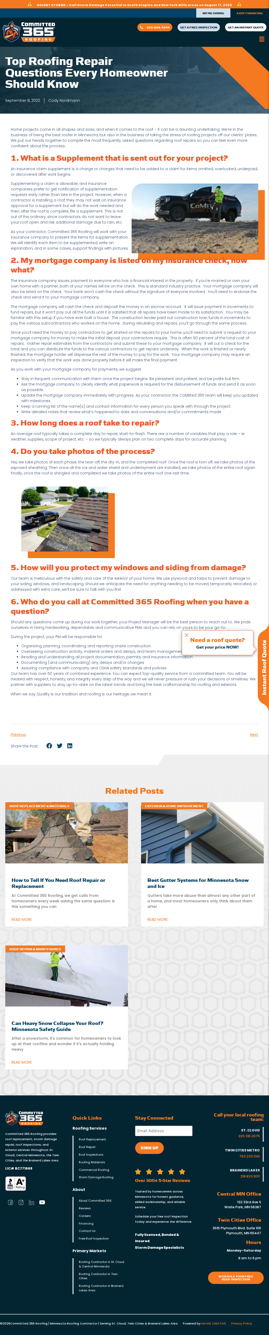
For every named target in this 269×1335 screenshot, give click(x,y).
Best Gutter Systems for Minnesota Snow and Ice (198, 882)
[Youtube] (42, 1202)
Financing (86, 1223)
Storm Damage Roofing (96, 1177)
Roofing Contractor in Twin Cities (98, 1276)
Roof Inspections (91, 1154)
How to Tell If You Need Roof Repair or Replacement (58, 882)
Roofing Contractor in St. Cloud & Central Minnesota (101, 1264)
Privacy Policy (241, 1323)
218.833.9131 (250, 1176)
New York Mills (174, 5)
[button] (261, 39)
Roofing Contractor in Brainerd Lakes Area (101, 1288)
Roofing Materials (92, 1162)
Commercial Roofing (94, 1170)
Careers (85, 1216)
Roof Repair (87, 1147)
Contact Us (87, 1231)
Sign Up (149, 1148)
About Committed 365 (95, 1201)
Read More (22, 919)
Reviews (85, 1208)
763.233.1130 (249, 1156)
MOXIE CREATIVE (213, 1323)
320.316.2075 (249, 1136)
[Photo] (21, 1202)
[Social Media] (10, 1202)
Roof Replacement (92, 1139)
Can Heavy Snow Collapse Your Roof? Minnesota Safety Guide (57, 1025)
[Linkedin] (31, 1202)
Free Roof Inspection (94, 1238)
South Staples (140, 5)
